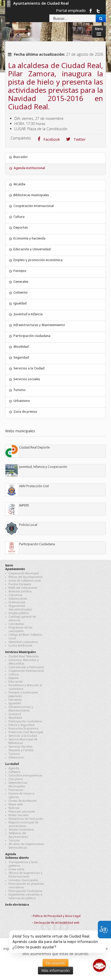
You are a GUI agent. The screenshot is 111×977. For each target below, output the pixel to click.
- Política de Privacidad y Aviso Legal (56, 916)
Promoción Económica (23, 728)
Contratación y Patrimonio (26, 667)
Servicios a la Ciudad (28, 368)
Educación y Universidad (32, 249)
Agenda (14, 768)
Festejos (19, 271)
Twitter (79, 139)
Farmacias (16, 790)
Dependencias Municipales (18, 784)
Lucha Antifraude (20, 645)
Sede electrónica (17, 904)
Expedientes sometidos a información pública (25, 896)
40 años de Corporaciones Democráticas (26, 845)
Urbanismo (21, 401)
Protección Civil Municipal (26, 732)
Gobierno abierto (17, 857)
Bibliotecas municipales (31, 195)
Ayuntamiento (15, 569)
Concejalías (16, 624)
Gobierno (20, 292)
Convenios (15, 595)
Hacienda (15, 699)
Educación (16, 681)
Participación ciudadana (31, 336)
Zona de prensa (25, 411)
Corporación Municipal (24, 573)
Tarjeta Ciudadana (21, 829)
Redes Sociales (19, 815)
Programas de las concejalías (21, 629)
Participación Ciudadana (25, 891)
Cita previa (16, 779)
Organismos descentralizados (20, 607)
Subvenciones (18, 598)
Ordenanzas (17, 602)
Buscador (20, 157)
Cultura (19, 217)
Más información (55, 970)
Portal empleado (71, 10)
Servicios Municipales (20, 652)
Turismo (19, 390)
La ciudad (12, 764)
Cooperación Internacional (33, 206)
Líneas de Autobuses (23, 800)
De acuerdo (55, 962)
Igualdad (20, 303)
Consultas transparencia (25, 775)
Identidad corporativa (23, 642)
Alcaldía (19, 184)
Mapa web (15, 804)
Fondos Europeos (20, 584)
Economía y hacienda (29, 238)
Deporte (14, 678)
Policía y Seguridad (21, 725)
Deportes (20, 227)
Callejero (14, 772)
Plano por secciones (22, 811)
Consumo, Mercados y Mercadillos (24, 661)
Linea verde (16, 869)
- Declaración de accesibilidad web (55, 922)
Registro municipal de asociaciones (23, 824)
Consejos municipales (23, 880)
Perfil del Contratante (23, 588)
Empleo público (19, 613)
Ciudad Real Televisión (24, 656)
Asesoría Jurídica (20, 591)
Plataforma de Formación (26, 819)
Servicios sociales (26, 379)
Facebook (51, 139)
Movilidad (21, 347)
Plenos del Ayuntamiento (25, 577)
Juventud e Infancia (28, 314)
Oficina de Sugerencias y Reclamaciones (25, 874)
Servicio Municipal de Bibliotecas (23, 741)
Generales (20, 282)
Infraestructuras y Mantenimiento (39, 325)
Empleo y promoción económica (37, 260)
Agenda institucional (29, 168)
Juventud (15, 714)
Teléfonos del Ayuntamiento (18, 835)
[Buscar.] (101, 18)
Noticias (14, 808)
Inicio (9, 565)
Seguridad (21, 357)
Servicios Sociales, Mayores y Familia (21, 748)
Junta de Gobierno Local (25, 580)
